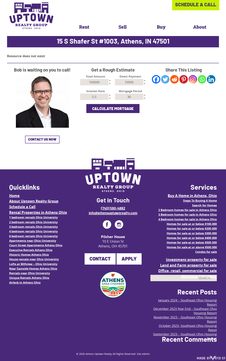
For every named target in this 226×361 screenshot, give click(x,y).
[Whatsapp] (202, 79)
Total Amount (95, 76)
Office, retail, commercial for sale (187, 270)
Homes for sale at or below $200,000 (192, 228)
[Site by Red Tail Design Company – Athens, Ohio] (211, 358)
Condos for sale (206, 252)
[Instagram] (193, 79)
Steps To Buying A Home (200, 201)
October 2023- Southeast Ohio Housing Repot (188, 328)
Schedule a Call (22, 206)
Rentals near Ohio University (29, 273)
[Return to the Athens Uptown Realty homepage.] (31, 15)
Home (14, 195)
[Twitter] (165, 79)
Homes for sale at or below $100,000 (192, 224)
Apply (129, 259)
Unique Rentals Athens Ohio (29, 278)
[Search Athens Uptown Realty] (211, 286)
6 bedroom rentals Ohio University (33, 236)
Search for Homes (204, 205)
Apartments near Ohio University (32, 241)
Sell (122, 27)
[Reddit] (174, 79)
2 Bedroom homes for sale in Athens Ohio (187, 210)
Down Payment (130, 76)
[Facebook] (156, 79)
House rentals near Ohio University (34, 259)
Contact (100, 259)
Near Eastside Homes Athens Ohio (33, 269)
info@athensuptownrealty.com (113, 213)
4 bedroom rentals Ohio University (33, 231)
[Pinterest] (183, 79)
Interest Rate (95, 91)
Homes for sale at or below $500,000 (192, 242)
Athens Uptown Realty (98, 354)
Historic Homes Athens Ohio (29, 255)
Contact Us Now (42, 139)
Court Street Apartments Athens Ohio (35, 245)
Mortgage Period (130, 91)
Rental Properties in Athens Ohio (38, 212)
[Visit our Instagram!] (119, 224)
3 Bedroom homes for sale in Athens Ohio (187, 215)
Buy (161, 27)
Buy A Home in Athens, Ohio (192, 195)
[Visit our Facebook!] (107, 224)
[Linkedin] (211, 79)
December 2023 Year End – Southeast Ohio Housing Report (185, 311)
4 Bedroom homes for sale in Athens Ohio (187, 219)
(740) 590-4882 (113, 208)
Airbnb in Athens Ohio (25, 283)
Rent (84, 27)
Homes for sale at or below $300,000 (192, 233)
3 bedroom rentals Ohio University (33, 227)
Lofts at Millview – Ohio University (33, 264)
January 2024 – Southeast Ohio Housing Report (187, 302)
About (199, 27)
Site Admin (143, 354)
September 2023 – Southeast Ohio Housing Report (185, 336)
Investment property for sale (191, 259)
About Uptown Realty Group (33, 201)
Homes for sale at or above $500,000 (192, 247)
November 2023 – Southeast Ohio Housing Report (185, 319)
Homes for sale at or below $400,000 (192, 238)
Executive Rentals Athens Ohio (30, 250)
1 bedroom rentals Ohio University (33, 217)
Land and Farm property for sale (188, 265)
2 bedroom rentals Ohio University (33, 222)
